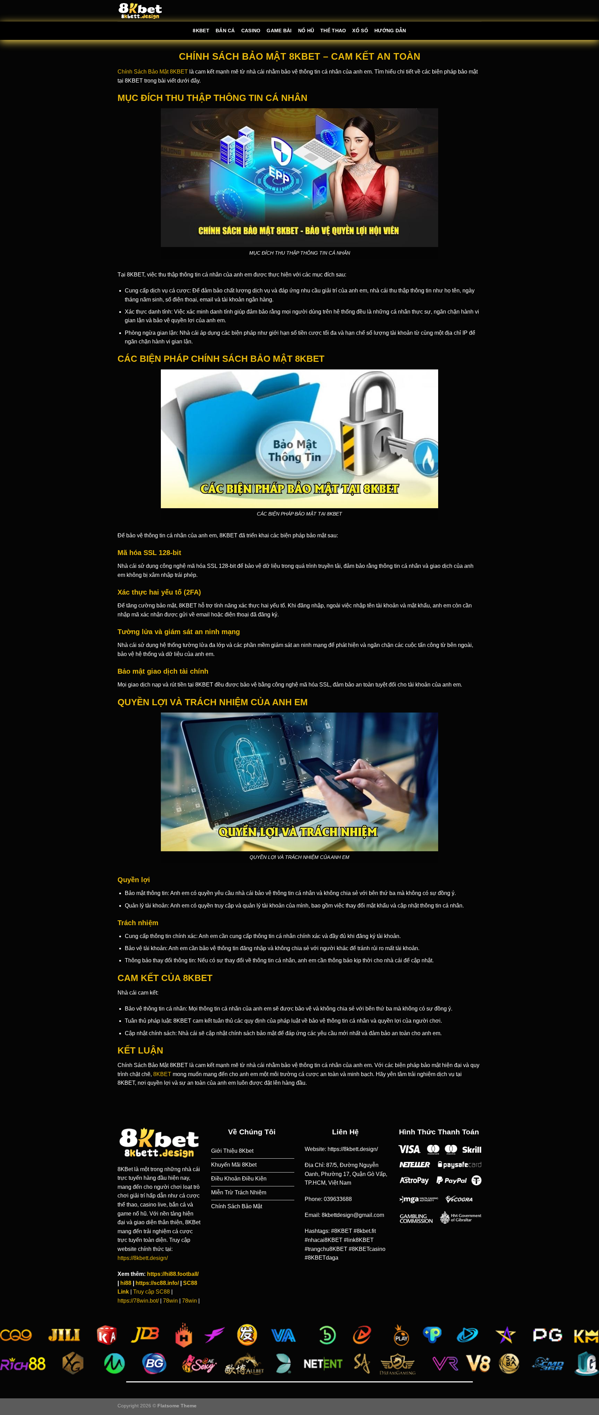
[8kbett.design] (140, 11)
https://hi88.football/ (173, 1274)
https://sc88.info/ (157, 1283)
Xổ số (360, 30)
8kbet (201, 30)
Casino (251, 30)
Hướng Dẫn (390, 30)
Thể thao (333, 30)
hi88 (125, 1283)
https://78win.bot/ (138, 1301)
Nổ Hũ (306, 30)
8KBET (162, 1074)
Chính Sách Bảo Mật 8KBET (153, 72)
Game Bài (279, 30)
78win (170, 1301)
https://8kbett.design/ (143, 1258)
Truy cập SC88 (151, 1292)
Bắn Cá (225, 30)
